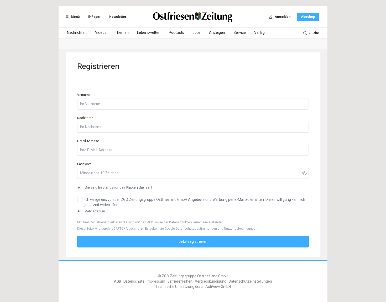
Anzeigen (217, 32)
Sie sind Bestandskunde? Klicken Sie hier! (118, 187)
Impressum (156, 281)
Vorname (84, 95)
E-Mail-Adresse (88, 141)
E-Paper (94, 17)
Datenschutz (133, 281)
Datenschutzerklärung (185, 222)
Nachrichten (77, 32)
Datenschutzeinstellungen (250, 281)
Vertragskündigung (210, 281)
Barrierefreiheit (180, 281)
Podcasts (176, 32)
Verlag (259, 32)
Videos (100, 32)
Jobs (196, 32)
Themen (122, 32)
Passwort (84, 164)
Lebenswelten (148, 32)
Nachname (85, 118)
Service (239, 32)
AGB (150, 222)
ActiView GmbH (218, 286)
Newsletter (117, 17)
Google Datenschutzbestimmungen (191, 228)
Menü (75, 16)
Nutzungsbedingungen (240, 228)
